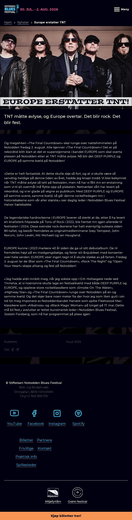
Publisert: (10, 341)
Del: (6, 349)
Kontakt (45, 448)
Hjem (8, 22)
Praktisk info (26, 457)
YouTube (14, 424)
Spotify (78, 424)
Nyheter (23, 22)
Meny (124, 9)
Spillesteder (26, 465)
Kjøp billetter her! (66, 516)
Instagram (57, 424)
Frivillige (26, 448)
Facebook (36, 424)
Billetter (26, 440)
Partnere (44, 440)
